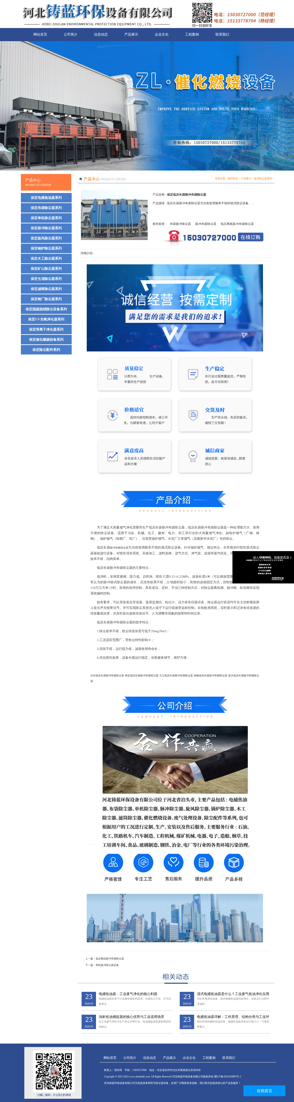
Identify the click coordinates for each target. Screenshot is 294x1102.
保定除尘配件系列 (46, 349)
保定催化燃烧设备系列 (46, 339)
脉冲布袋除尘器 (205, 224)
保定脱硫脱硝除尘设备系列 (46, 309)
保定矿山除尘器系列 (46, 268)
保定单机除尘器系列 (46, 218)
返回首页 (233, 178)
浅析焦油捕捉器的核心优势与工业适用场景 (131, 1017)
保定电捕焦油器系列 (46, 197)
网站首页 (40, 34)
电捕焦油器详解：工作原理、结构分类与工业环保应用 (233, 1017)
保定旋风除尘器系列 (46, 238)
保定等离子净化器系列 (46, 329)
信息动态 (101, 34)
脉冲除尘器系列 (263, 178)
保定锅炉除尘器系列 (46, 248)
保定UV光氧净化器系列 (46, 319)
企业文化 (162, 34)
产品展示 (131, 34)
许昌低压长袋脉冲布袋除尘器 (107, 675)
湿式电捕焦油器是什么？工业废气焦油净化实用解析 (233, 994)
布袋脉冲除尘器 (180, 224)
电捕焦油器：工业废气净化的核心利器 (128, 994)
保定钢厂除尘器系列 (46, 299)
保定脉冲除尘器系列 (46, 228)
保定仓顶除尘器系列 (46, 279)
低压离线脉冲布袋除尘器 (237, 224)
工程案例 (192, 34)
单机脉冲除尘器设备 (107, 965)
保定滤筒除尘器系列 (46, 289)
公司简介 (70, 34)
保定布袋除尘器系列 (46, 208)
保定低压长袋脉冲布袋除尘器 (141, 675)
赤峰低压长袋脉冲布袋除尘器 (210, 675)
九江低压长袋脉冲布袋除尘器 (176, 675)
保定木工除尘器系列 (46, 258)
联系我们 (222, 34)
